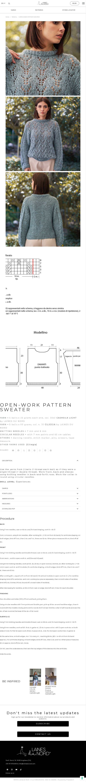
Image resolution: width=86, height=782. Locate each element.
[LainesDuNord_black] (43, 3)
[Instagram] (12, 769)
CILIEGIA (50, 424)
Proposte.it (70, 780)
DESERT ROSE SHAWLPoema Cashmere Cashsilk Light (50, 690)
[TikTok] (21, 769)
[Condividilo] (18, 450)
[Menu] (83, 3)
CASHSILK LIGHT (67, 418)
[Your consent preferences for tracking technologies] (82, 778)
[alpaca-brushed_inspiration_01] (35, 670)
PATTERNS (39, 10)
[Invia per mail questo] (13, 450)
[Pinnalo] (35, 450)
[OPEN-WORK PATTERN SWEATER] (43, 58)
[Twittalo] (24, 450)
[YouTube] (16, 769)
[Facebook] (7, 769)
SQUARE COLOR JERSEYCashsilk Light (35, 690)
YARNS (13, 10)
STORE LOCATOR (68, 10)
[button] (3, 3)
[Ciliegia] (31, 445)
